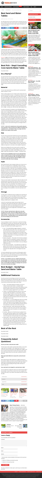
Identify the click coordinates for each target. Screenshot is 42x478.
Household (11, 18)
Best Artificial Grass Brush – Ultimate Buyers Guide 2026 (34, 32)
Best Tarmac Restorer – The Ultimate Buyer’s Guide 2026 (34, 68)
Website (2, 454)
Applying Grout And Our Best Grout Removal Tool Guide (22, 394)
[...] (31, 41)
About (35, 6)
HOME (2, 6)
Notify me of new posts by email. (8, 462)
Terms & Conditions (22, 471)
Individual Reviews (8, 6)
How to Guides (26, 6)
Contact (16, 471)
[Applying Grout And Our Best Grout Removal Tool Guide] (23, 390)
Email (2, 450)
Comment (3, 439)
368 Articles (23, 405)
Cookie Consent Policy (31, 471)
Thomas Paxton (5, 18)
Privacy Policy (38, 471)
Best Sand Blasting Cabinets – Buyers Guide (13, 394)
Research (3, 57)
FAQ (31, 6)
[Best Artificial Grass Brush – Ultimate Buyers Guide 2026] (34, 25)
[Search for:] (34, 11)
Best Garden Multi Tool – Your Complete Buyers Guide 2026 (34, 54)
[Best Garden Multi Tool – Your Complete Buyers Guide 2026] (34, 47)
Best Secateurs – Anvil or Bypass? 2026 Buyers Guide (34, 95)
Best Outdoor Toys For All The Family (4, 394)
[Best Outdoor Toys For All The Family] (5, 390)
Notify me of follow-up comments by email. (10, 460)
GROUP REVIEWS (17, 6)
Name (2, 447)
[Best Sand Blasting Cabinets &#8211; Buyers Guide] (14, 390)
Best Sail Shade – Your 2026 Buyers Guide (34, 81)
